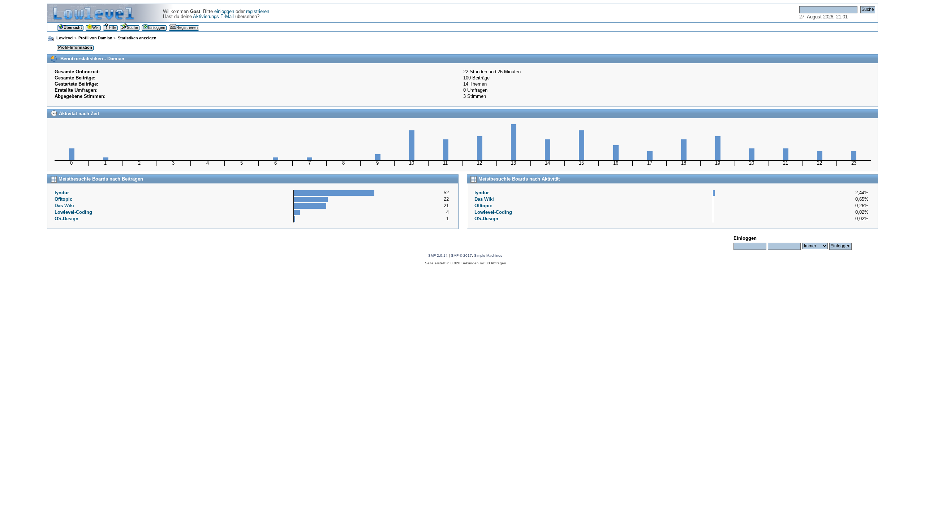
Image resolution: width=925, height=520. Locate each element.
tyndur (62, 192)
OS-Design (66, 218)
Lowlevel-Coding (73, 212)
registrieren (257, 11)
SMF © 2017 (461, 255)
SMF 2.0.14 (438, 255)
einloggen (224, 11)
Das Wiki (64, 205)
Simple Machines (488, 255)
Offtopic (63, 199)
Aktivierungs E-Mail (213, 16)
